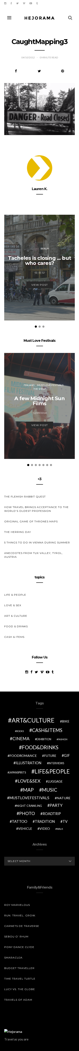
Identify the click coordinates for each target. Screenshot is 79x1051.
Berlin (45, 248)
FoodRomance (23, 755)
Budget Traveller (19, 968)
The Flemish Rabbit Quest (25, 496)
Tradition (45, 821)
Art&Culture (33, 720)
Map (28, 790)
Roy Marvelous (17, 904)
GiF (67, 755)
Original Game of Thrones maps (31, 521)
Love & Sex (12, 605)
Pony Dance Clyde (19, 947)
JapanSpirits (17, 772)
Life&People (52, 771)
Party (56, 805)
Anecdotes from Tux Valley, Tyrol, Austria (33, 554)
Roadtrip (52, 813)
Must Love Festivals (50, 385)
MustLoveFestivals (29, 797)
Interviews (56, 763)
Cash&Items (47, 730)
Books (20, 731)
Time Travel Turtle (19, 978)
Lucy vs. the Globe (19, 989)
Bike (65, 721)
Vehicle (25, 828)
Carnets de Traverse (21, 926)
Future (50, 755)
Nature (63, 798)
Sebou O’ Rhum (16, 936)
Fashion (62, 739)
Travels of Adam (18, 999)
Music (49, 790)
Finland (29, 385)
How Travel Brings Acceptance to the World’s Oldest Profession (36, 508)
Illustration (29, 763)
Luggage (55, 781)
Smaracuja (13, 957)
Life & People (15, 594)
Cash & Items (14, 636)
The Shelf (39, 388)
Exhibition (43, 739)
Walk (60, 828)
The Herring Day (17, 532)
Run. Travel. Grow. (20, 915)
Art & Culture (15, 615)
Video (44, 828)
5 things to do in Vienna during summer (37, 542)
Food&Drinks (40, 747)
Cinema (20, 738)
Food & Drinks (16, 626)
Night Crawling (29, 805)
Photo (27, 813)
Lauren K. (39, 189)
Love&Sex (29, 781)
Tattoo (19, 821)
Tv (65, 821)
